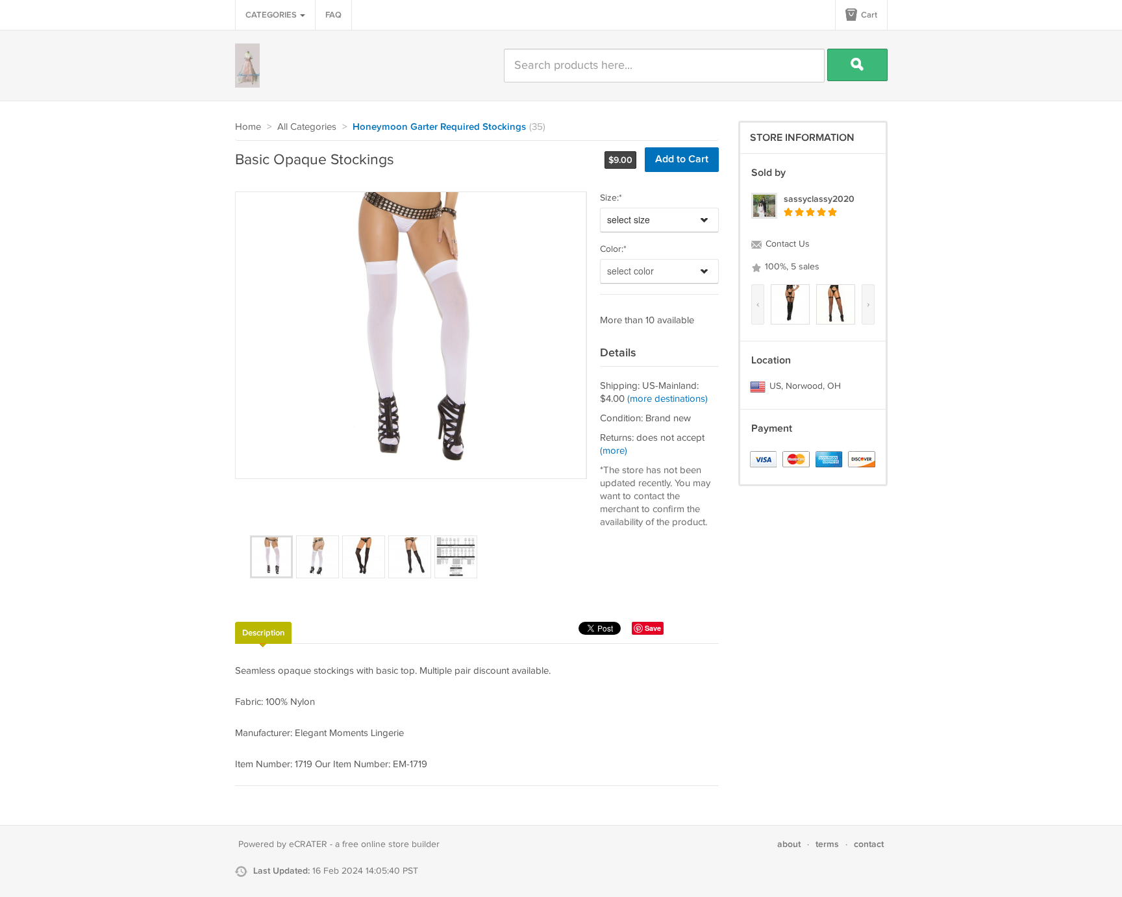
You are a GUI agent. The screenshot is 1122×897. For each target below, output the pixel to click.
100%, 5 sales (790, 267)
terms (827, 844)
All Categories (306, 126)
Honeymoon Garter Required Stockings (439, 127)
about (789, 844)
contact (869, 844)
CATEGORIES (272, 15)
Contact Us (786, 244)
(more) (613, 450)
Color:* (613, 249)
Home (248, 126)
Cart (868, 15)
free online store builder (391, 844)
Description (263, 633)
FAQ (333, 15)
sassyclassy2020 (819, 198)
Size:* (611, 198)
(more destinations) (667, 398)
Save (653, 628)
